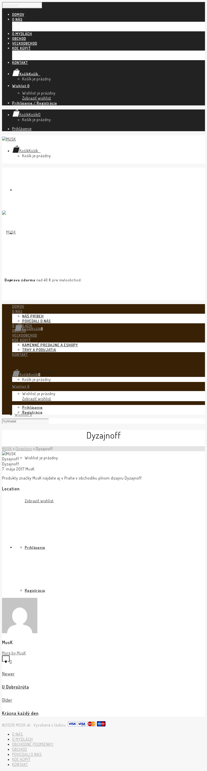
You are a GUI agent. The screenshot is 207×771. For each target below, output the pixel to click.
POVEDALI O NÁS (36, 29)
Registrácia (35, 590)
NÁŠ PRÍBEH (33, 24)
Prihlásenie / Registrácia (34, 103)
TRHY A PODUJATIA (39, 57)
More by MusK (14, 652)
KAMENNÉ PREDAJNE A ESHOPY (50, 53)
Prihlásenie (22, 128)
